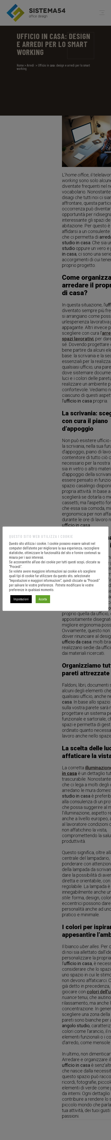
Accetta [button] (43, 599)
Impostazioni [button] (21, 599)
